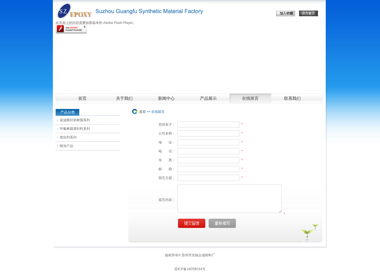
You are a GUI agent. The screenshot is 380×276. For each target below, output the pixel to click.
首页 (82, 98)
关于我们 (124, 98)
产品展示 (208, 98)
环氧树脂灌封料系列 (75, 129)
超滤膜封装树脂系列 (75, 120)
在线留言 (250, 98)
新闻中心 (166, 98)
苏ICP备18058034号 (190, 269)
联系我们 (292, 98)
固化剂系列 (68, 137)
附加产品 (66, 146)
